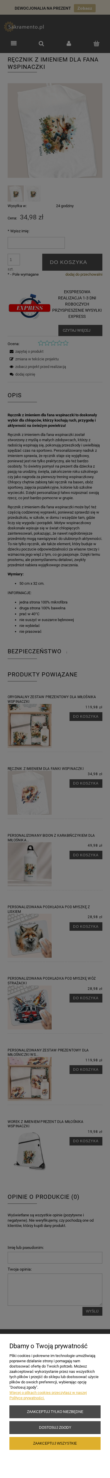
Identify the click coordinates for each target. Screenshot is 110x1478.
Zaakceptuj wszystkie (55, 1443)
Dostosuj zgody (55, 1427)
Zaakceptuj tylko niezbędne (55, 1412)
